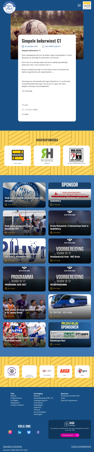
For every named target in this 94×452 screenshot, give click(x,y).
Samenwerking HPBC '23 (43, 398)
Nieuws (13, 396)
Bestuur (37, 396)
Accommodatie (40, 412)
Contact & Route (17, 405)
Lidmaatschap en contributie (40, 401)
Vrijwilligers (38, 405)
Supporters (15, 403)
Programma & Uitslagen (16, 399)
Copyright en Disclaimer (12, 446)
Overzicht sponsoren (69, 400)
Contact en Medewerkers (81, 446)
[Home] (12, 5)
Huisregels (38, 414)
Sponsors (37, 407)
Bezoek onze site (68, 435)
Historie (37, 409)
